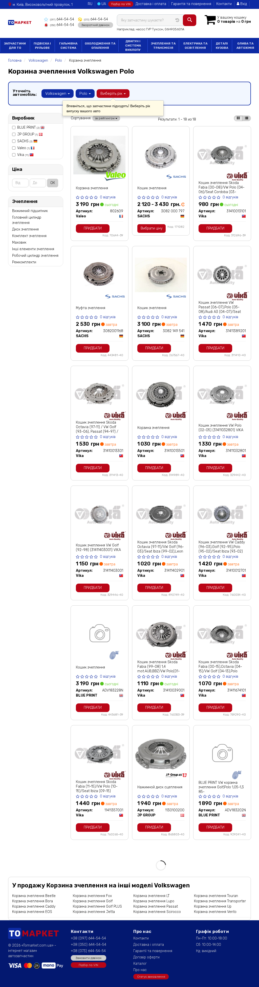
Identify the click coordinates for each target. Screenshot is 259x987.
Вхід (243, 4)
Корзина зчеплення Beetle (34, 896)
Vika (23, 155)
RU (90, 4)
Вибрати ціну (151, 228)
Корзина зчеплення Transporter (220, 901)
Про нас (140, 970)
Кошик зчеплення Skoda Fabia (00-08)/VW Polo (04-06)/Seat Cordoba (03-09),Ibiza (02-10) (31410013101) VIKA (222, 192)
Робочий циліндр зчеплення (35, 256)
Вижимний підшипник (30, 211)
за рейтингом (105, 118)
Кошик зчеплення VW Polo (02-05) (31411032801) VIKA (221, 427)
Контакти (224, 4)
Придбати (93, 228)
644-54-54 (62, 19)
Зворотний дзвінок (95, 25)
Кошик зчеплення (151, 188)
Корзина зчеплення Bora (32, 901)
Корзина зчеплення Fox (92, 896)
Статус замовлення (151, 976)
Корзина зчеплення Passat (155, 906)
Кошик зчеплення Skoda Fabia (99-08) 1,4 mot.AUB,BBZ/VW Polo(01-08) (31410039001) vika (158, 669)
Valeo (23, 148)
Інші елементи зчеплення (33, 249)
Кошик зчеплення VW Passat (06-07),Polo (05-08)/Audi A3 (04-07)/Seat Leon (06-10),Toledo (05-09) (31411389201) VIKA (221, 312)
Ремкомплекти (24, 262)
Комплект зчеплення (29, 236)
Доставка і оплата (151, 4)
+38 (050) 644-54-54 (88, 945)
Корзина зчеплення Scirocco (157, 912)
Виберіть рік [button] (111, 93)
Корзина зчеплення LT (151, 896)
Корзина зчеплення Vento (215, 912)
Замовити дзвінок (88, 958)
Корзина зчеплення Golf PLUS (97, 906)
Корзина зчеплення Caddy (33, 906)
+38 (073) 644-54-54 (88, 951)
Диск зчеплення (25, 229)
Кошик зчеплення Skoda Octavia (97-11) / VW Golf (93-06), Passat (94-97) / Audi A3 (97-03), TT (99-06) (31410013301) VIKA (98, 431)
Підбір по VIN (121, 4)
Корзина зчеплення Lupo (153, 901)
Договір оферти (146, 957)
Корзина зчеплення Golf (93, 901)
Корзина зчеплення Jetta (94, 912)
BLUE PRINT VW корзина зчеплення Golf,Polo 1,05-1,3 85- (221, 787)
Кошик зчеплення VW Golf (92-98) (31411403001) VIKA (98, 547)
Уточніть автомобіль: (25, 93)
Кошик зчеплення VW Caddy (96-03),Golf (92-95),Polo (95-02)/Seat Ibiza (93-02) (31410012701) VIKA (222, 549)
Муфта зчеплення (90, 308)
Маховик (19, 242)
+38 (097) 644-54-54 (88, 938)
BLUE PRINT (28, 127)
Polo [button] (83, 93)
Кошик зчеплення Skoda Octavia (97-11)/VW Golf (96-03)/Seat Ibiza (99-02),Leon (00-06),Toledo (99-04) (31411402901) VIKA (160, 551)
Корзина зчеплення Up (212, 906)
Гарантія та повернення (191, 4)
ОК (52, 183)
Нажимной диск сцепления (159, 787)
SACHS (24, 141)
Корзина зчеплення (92, 188)
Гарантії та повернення (152, 951)
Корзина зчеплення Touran (216, 896)
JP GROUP (27, 134)
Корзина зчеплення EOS (32, 912)
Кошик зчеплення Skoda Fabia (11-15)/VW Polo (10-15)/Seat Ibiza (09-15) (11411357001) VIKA (97, 789)
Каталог (140, 963)
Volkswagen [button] (56, 93)
